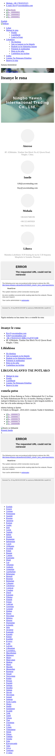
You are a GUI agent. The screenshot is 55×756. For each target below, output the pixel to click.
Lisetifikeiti (15, 35)
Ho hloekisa (16, 42)
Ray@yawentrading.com (16, 333)
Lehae (8, 28)
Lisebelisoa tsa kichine (20, 53)
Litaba (8, 56)
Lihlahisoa (10, 39)
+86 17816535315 (13, 338)
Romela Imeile (7, 430)
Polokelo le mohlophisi (20, 49)
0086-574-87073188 (30, 338)
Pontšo (14, 32)
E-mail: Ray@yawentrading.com (19, 5)
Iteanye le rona (12, 60)
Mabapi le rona (12, 30)
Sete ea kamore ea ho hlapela (23, 44)
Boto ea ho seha (17, 51)
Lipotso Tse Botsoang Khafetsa (18, 58)
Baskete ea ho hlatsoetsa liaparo (24, 46)
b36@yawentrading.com (16, 336)
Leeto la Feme (17, 37)
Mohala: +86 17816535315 (17, 3)
